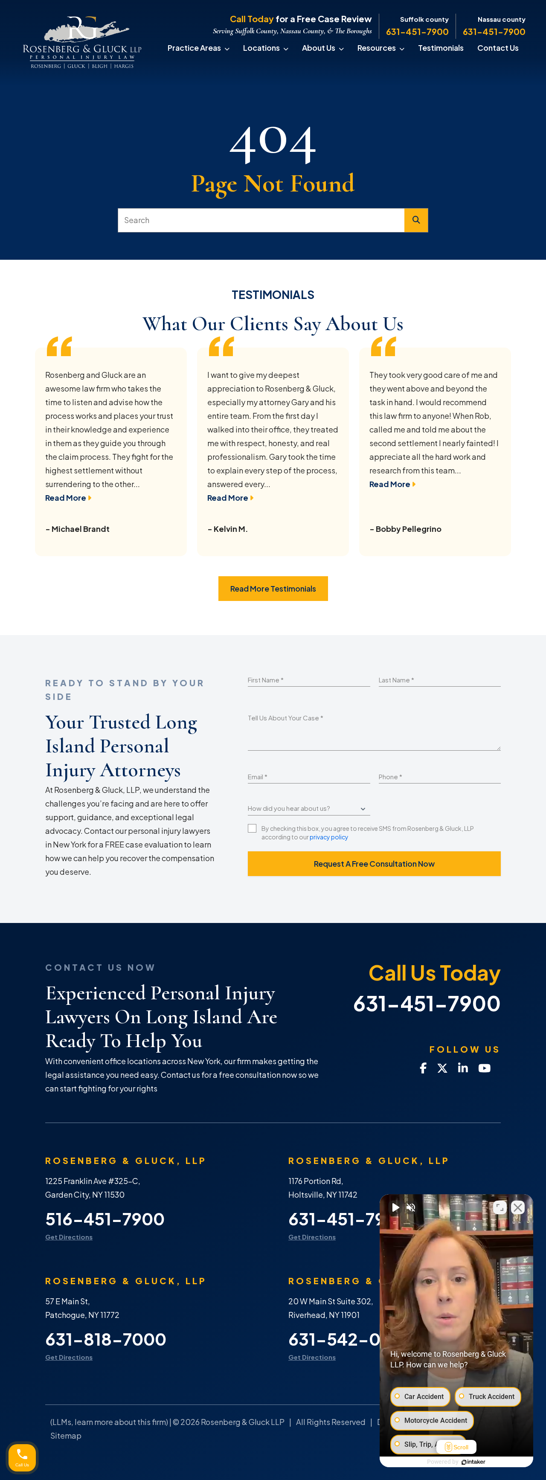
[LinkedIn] (463, 1068)
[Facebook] (423, 1068)
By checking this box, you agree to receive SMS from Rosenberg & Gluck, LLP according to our (367, 832)
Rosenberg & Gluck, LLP (126, 1160)
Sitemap (65, 1435)
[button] (230, 48)
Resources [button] (376, 47)
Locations (261, 47)
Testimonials (441, 47)
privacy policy (329, 837)
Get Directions (69, 1237)
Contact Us (498, 47)
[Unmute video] (395, 1207)
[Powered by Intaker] (473, 1462)
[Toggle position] (500, 1207)
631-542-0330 (350, 1339)
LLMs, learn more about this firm (109, 1422)
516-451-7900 (105, 1218)
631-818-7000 (105, 1339)
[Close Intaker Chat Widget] (518, 1207)
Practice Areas (194, 47)
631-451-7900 (417, 31)
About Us (318, 47)
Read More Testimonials (273, 588)
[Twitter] (442, 1068)
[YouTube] (484, 1068)
